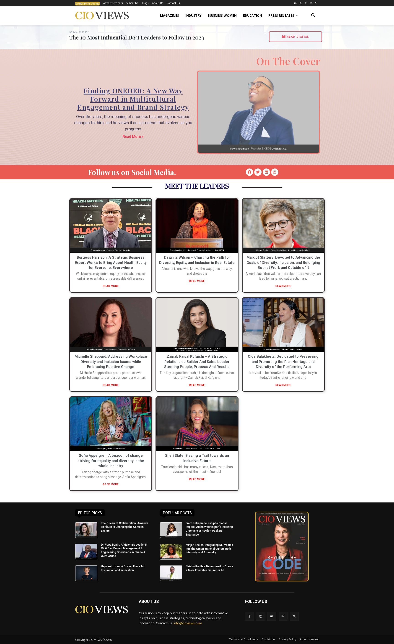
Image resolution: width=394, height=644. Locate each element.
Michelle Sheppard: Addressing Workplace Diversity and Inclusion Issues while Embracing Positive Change (111, 361)
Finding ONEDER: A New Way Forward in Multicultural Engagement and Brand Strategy (133, 99)
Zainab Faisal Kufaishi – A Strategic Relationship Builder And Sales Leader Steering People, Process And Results (197, 361)
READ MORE (111, 286)
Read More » (133, 136)
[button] (313, 15)
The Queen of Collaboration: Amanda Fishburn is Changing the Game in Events (124, 527)
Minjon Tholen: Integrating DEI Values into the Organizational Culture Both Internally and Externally (209, 548)
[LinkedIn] (295, 3)
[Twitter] (300, 3)
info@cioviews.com (188, 623)
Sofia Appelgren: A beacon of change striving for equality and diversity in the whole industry (111, 460)
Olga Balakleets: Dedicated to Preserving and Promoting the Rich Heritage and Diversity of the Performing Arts (283, 361)
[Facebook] (305, 3)
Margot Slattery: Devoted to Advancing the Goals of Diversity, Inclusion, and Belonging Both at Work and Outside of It (283, 262)
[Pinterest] (316, 3)
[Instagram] (311, 3)
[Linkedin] (266, 172)
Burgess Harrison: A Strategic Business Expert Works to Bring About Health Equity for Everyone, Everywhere (111, 262)
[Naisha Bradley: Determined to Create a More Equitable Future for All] (171, 573)
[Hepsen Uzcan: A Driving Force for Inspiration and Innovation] (86, 573)
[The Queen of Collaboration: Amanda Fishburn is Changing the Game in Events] (86, 530)
